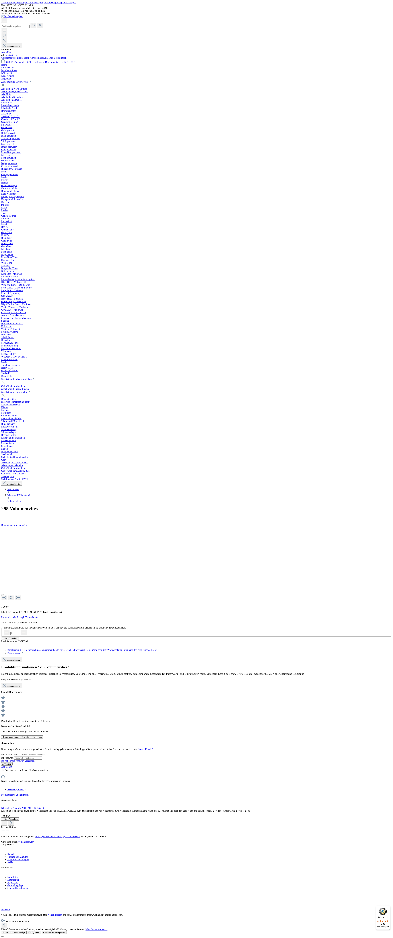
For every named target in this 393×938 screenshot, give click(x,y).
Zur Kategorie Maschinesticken (16, 379)
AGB (10, 862)
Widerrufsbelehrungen (18, 859)
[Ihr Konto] (4, 40)
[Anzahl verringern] (7, 632)
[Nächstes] (11, 823)
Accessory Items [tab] (15, 789)
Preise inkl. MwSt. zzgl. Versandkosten (20, 617)
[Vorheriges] (4, 823)
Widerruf (5, 909)
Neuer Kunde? (145, 749)
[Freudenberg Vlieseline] (196, 516)
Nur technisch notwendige (13, 932)
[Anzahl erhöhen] (24, 632)
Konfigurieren (34, 932)
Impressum (12, 882)
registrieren (11, 55)
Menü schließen (14, 46)
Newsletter (12, 877)
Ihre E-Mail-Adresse (11, 754)
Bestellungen (60, 57)
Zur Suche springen (37, 2)
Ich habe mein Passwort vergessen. (18, 761)
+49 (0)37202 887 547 (46, 836)
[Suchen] (33, 25)
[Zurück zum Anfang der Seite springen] (4, 925)
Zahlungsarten (46, 57)
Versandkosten (55, 914)
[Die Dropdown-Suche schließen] (40, 25)
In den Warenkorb (10, 638)
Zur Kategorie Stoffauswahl (15, 81)
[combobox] (15, 26)
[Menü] (4, 20)
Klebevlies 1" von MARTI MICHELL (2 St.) (23, 808)
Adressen (34, 57)
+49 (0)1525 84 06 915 (68, 836)
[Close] (2, 594)
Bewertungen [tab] (14, 653)
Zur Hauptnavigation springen (61, 2)
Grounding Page (15, 885)
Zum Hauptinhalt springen (14, 2)
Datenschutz (13, 879)
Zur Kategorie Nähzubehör (14, 392)
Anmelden (6, 52)
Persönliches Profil (20, 57)
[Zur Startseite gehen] (12, 16)
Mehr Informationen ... (96, 929)
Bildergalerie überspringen (14, 525)
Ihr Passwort (7, 757)
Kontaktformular (25, 841)
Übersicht (6, 57)
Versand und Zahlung (17, 856)
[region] (196, 564)
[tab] (81, 650)
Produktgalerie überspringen (15, 794)
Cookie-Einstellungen (17, 888)
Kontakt (11, 854)
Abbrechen (6, 767)
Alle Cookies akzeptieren (54, 932)
